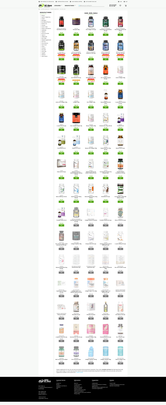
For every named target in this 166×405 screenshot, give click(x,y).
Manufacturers (69, 5)
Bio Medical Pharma (46, 21)
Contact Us (58, 383)
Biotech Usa (44, 23)
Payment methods (78, 388)
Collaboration (95, 383)
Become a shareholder (115, 385)
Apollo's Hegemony (46, 17)
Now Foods (44, 44)
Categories (57, 5)
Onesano (44, 48)
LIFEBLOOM (44, 36)
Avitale (43, 18)
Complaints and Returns (61, 385)
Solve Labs (44, 51)
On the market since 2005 (91, 1)
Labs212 (43, 35)
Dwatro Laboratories (46, 28)
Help (126, 1)
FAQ (57, 388)
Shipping (58, 387)
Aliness (43, 15)
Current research (78, 384)
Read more (80, 372)
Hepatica (43, 31)
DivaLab (43, 25)
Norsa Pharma (45, 43)
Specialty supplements (45, 9)
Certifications (77, 385)
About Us (76, 383)
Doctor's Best (45, 26)
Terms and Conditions (79, 391)
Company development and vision (117, 384)
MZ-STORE (44, 38)
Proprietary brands (78, 387)
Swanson (44, 54)
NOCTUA (44, 41)
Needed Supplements (46, 39)
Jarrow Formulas (45, 33)
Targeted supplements (55, 9)
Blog (121, 1)
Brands (57, 384)
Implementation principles (80, 389)
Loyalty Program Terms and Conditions (82, 392)
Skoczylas (44, 49)
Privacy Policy (77, 393)
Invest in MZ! (112, 383)
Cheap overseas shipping (77, 1)
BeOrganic (44, 20)
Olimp (43, 46)
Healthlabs (44, 30)
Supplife (43, 52)
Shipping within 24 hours (62, 1)
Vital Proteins (44, 56)
